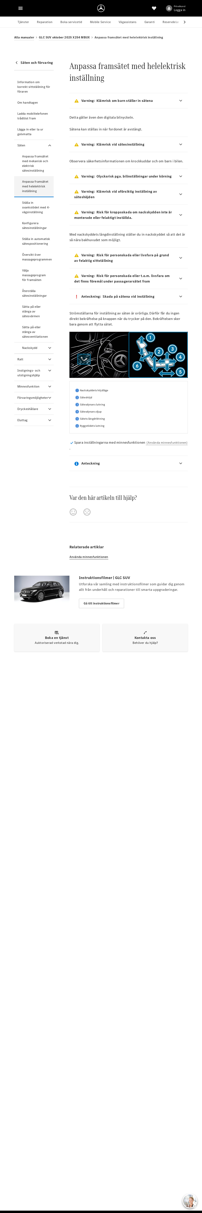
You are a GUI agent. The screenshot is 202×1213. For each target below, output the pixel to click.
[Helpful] (73, 512)
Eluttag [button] (22, 420)
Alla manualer (24, 37)
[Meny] (20, 8)
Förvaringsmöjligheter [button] (32, 398)
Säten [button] (21, 145)
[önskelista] (154, 8)
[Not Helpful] (87, 512)
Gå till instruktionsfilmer (101, 603)
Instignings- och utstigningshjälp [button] (28, 372)
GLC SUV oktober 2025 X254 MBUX (64, 37)
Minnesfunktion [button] (28, 386)
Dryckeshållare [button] (27, 409)
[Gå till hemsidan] (101, 8)
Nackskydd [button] (29, 348)
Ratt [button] (20, 359)
